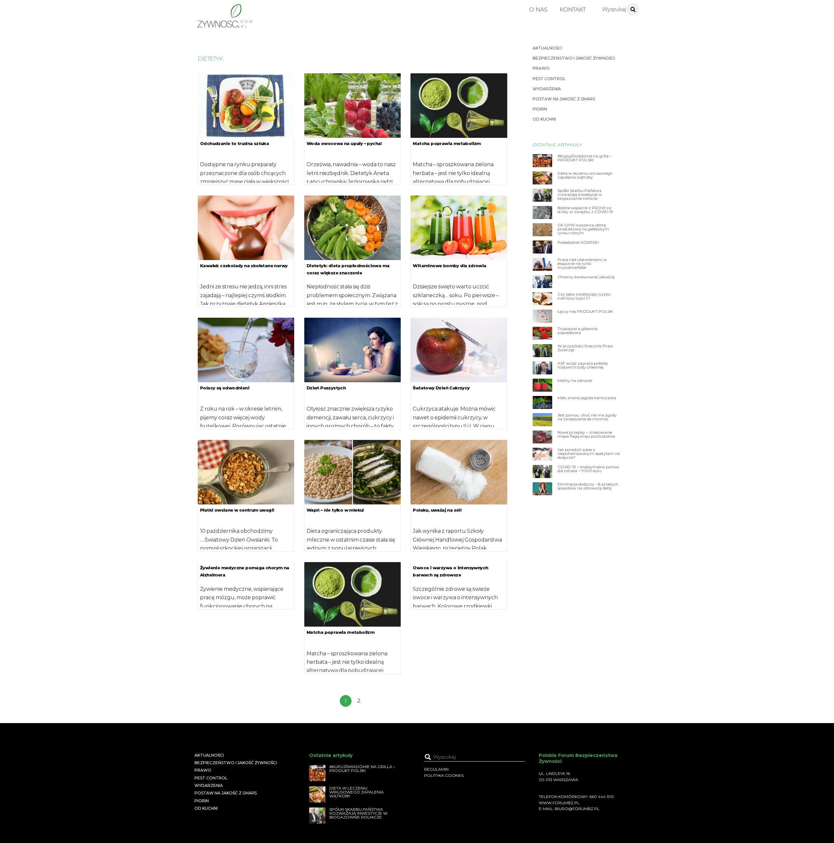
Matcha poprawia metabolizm (447, 143)
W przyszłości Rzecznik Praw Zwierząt (585, 348)
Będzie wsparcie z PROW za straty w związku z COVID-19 (585, 210)
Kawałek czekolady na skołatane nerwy (243, 265)
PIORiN (540, 109)
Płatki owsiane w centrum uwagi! (237, 510)
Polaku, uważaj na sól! (437, 510)
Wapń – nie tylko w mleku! (335, 510)
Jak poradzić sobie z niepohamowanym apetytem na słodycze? (588, 453)
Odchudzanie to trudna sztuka (234, 143)
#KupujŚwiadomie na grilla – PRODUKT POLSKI (584, 158)
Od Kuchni (544, 119)
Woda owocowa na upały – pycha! (344, 143)
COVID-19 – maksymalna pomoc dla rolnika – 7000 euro (588, 469)
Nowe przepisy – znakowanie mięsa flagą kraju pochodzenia (586, 434)
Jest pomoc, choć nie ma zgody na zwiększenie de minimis (587, 417)
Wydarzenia (547, 88)
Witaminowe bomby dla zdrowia (449, 265)
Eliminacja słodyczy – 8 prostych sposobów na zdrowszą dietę (587, 486)
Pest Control (549, 78)
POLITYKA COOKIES (444, 775)
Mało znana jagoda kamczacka (586, 398)
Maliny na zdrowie (574, 381)
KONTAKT (573, 9)
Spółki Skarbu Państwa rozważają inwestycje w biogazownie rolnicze (579, 194)
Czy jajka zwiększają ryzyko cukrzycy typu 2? (584, 296)
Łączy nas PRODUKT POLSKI (585, 311)
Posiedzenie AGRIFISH (578, 242)
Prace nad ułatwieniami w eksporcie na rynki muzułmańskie (582, 263)
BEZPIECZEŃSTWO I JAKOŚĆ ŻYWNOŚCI (574, 58)
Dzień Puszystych (326, 387)
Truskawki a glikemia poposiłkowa (577, 331)
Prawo (541, 68)
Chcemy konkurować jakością (585, 277)
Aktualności (547, 48)
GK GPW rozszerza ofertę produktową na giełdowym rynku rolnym (583, 229)
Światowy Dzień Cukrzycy (441, 387)
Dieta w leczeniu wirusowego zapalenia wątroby (584, 175)
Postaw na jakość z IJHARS (564, 98)
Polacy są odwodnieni (224, 387)
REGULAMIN (436, 769)
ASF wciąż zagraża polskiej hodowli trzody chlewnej (582, 365)
